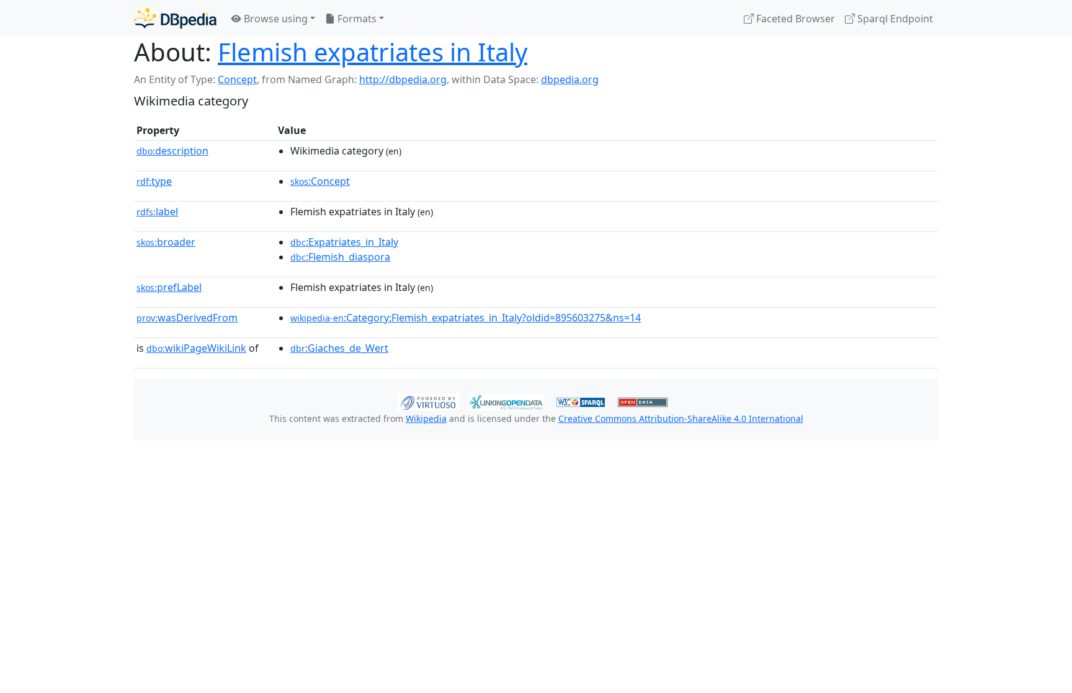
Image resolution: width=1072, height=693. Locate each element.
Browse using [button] (274, 18)
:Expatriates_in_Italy (344, 242)
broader (165, 242)
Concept (237, 79)
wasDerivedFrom (187, 317)
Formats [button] (356, 18)
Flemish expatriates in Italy (372, 52)
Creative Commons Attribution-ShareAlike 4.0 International (680, 418)
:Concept (320, 181)
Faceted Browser (794, 18)
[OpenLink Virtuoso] (428, 401)
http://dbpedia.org (403, 79)
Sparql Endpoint (894, 18)
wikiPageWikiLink (196, 348)
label (157, 211)
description (172, 151)
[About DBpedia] (175, 18)
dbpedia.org (570, 79)
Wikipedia (426, 418)
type (154, 181)
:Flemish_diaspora (340, 257)
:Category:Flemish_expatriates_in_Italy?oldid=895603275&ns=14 (465, 317)
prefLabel (169, 287)
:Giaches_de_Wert (339, 348)
